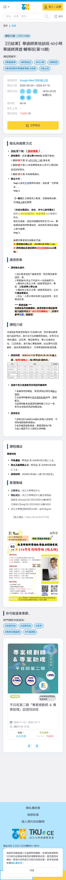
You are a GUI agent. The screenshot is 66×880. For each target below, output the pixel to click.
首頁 (5, 25)
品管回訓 (26, 625)
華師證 (54, 62)
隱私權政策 (33, 808)
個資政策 (33, 814)
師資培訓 (26, 62)
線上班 (45, 68)
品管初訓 (11, 625)
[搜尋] (47, 16)
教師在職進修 (13, 632)
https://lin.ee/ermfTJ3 (36, 517)
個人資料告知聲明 (33, 821)
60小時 (40, 62)
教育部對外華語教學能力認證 (21, 68)
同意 (32, 870)
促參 (39, 625)
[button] (58, 16)
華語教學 (11, 62)
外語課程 (30, 632)
